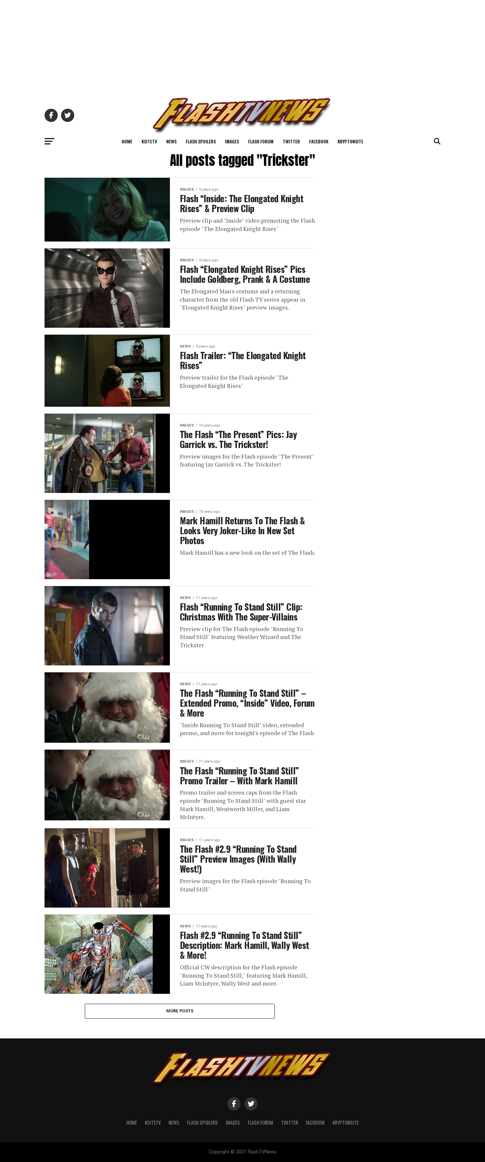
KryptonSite (350, 141)
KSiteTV (149, 141)
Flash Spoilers (201, 141)
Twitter (291, 141)
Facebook (318, 141)
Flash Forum (261, 141)
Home (127, 141)
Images (232, 141)
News (171, 141)
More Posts (180, 1010)
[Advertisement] (242, 46)
